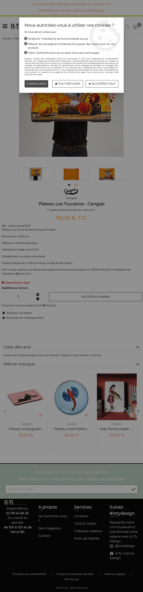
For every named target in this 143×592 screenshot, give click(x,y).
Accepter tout (103, 83)
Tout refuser (68, 83)
